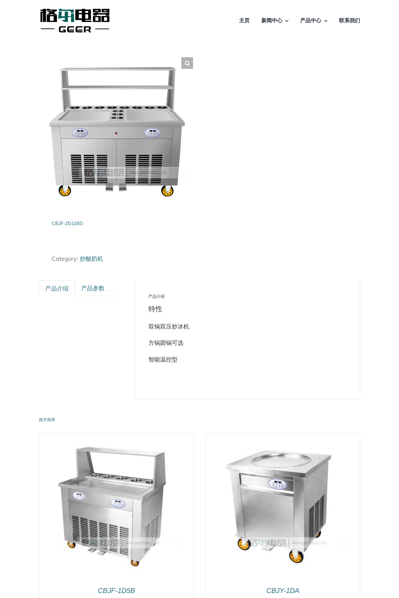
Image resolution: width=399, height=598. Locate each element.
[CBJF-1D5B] (112, 437)
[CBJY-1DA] (279, 437)
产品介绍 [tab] (57, 288)
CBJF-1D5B (116, 590)
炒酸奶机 (91, 258)
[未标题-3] (74, 11)
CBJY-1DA (282, 590)
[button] (187, 63)
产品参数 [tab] (93, 288)
